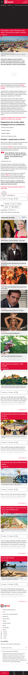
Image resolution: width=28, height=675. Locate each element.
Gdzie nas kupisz (6, 618)
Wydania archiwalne (7, 623)
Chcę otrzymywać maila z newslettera (11, 651)
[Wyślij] (26, 647)
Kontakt (4, 625)
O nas (4, 612)
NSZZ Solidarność (25, 2)
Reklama (4, 630)
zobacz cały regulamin (15, 661)
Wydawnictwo (5, 616)
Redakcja (4, 621)
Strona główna (3, 5)
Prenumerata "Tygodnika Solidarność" (10, 614)
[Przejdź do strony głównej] (9, 2)
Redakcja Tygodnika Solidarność (9, 610)
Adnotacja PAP (6, 627)
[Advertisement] (14, 17)
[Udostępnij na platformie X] (17, 199)
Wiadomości (10, 5)
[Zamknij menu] (2, 2)
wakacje (6, 207)
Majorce (8, 175)
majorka (19, 204)
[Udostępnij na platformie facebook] (15, 199)
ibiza (13, 204)
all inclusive (10, 147)
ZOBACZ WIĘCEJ (14, 207)
